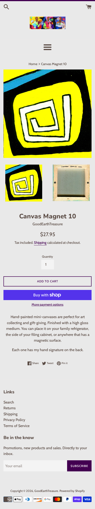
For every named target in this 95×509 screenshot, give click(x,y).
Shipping (40, 243)
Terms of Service (16, 426)
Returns (9, 408)
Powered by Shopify (72, 491)
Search (8, 402)
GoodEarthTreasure (46, 491)
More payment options (47, 304)
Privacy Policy (14, 420)
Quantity (47, 256)
